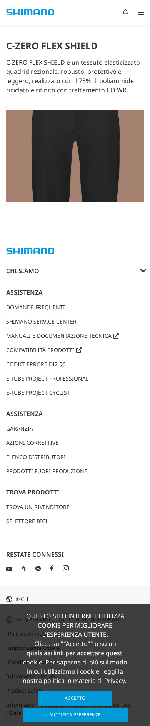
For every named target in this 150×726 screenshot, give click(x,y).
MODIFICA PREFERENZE (75, 714)
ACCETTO (75, 698)
